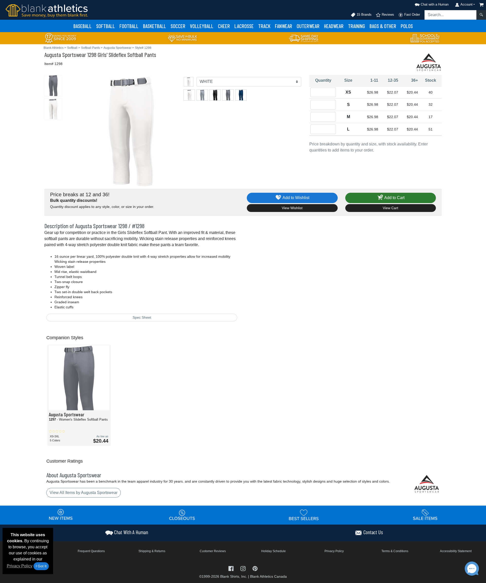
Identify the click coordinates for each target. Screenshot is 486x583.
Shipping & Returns (151, 551)
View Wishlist (292, 208)
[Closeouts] (182, 515)
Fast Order (411, 14)
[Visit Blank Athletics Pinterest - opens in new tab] (255, 568)
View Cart (390, 208)
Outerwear (308, 26)
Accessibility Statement (456, 551)
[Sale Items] (425, 515)
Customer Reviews (213, 551)
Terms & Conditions (394, 551)
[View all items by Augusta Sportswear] (429, 62)
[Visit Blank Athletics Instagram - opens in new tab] (243, 568)
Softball (105, 26)
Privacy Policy (19, 566)
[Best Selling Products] (304, 515)
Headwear (333, 26)
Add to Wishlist (295, 198)
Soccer (178, 26)
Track (264, 26)
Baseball (82, 26)
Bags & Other (383, 26)
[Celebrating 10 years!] (61, 38)
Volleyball (201, 26)
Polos (407, 26)
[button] (431, 3)
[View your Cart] (481, 4)
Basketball (154, 26)
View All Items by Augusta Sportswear (83, 492)
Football (128, 26)
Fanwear (283, 26)
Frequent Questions (91, 551)
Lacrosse (244, 26)
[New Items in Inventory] (61, 515)
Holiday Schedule (273, 551)
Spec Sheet (142, 317)
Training (356, 26)
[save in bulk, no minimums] (182, 38)
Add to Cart (393, 198)
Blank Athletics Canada (268, 576)
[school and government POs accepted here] (425, 38)
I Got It (41, 566)
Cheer (224, 26)
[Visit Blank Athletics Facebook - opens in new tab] (231, 568)
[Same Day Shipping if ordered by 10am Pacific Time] (303, 38)
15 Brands (364, 14)
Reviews (387, 14)
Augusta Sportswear (65, 54)
